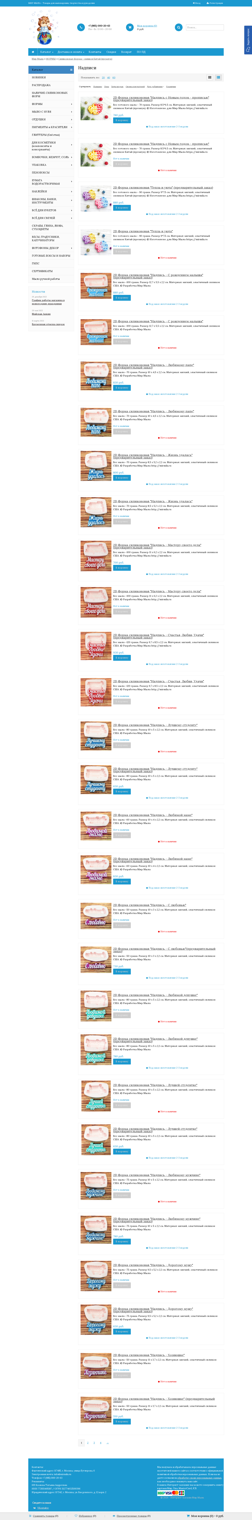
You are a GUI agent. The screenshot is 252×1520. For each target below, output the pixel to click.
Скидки (111, 51)
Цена (106, 86)
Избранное (85, 1515)
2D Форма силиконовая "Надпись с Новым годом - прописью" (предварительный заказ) (161, 98)
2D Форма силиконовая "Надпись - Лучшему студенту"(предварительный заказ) (155, 770)
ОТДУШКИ (39, 119)
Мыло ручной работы (46, 278)
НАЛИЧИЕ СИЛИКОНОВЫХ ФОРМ (50, 94)
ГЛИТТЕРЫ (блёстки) (46, 134)
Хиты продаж (117, 86)
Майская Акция (41, 313)
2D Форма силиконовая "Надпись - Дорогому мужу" (153, 1265)
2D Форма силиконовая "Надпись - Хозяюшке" (149, 1355)
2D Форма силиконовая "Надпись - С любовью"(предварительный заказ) (164, 950)
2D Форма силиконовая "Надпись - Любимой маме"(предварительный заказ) (153, 860)
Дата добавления (155, 86)
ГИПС (35, 263)
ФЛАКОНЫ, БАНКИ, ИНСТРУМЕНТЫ (44, 201)
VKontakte (43, 1507)
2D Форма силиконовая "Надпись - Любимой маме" (153, 815)
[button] (248, 40)
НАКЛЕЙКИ (39, 191)
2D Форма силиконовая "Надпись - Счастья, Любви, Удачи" (158, 681)
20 (103, 77)
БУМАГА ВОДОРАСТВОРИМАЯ (46, 182)
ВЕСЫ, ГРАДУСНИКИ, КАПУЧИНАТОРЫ (45, 238)
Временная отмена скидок (48, 324)
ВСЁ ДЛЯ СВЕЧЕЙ (43, 218)
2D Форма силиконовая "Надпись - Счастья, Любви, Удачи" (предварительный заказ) (158, 636)
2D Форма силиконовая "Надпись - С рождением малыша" (158, 321)
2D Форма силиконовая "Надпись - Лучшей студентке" (155, 1085)
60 (113, 77)
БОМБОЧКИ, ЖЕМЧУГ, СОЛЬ (50, 157)
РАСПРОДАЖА (41, 85)
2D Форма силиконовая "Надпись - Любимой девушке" (155, 995)
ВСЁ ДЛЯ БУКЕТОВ (44, 210)
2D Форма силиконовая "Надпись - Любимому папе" (153, 411)
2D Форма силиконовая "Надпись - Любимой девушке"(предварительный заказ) (155, 1040)
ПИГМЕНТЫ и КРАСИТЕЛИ (49, 127)
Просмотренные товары (132, 1515)
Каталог (45, 51)
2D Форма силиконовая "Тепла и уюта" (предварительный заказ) (163, 187)
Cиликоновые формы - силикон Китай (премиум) (85, 58)
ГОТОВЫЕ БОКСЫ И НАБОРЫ (51, 255)
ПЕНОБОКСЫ (41, 172)
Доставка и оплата (70, 51)
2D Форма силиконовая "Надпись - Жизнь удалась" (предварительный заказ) (153, 456)
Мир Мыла (38, 58)
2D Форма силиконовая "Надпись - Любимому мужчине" (156, 1175)
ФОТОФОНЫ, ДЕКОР (45, 248)
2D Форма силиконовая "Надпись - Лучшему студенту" (155, 725)
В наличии (171, 86)
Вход (198, 3)
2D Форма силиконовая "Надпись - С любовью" (149, 905)
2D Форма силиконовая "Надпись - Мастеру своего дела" (157, 591)
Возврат (126, 51)
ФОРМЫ (51, 58)
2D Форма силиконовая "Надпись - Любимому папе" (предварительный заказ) (153, 366)
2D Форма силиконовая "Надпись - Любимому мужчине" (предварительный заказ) (156, 1220)
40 (108, 77)
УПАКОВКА (39, 164)
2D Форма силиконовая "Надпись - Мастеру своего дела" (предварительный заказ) (157, 546)
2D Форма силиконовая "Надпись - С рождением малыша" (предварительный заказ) (158, 276)
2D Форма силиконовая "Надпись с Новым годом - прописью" (161, 144)
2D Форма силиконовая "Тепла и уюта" (143, 231)
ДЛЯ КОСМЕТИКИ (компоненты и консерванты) (44, 146)
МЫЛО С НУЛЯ (41, 111)
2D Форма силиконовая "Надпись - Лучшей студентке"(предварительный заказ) (155, 1130)
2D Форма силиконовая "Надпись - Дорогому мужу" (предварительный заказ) (153, 1310)
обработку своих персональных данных (199, 1477)
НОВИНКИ (39, 77)
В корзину (122, 120)
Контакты (95, 51)
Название (97, 86)
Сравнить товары (44, 1515)
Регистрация (216, 3)
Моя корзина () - (207, 1516)
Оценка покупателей (135, 86)
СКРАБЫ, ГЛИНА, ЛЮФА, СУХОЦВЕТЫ (47, 227)
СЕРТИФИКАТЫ (42, 271)
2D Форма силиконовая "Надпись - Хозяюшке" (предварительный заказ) (164, 1400)
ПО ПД (141, 51)
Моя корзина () (147, 25)
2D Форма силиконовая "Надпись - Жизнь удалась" (153, 501)
